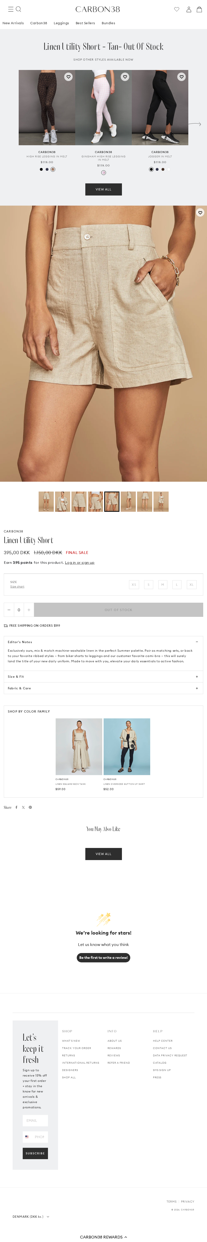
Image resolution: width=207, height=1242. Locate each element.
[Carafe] (163, 169)
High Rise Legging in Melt (47, 156)
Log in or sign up (79, 562)
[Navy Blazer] (47, 169)
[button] (103, 1237)
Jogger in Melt (160, 156)
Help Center (163, 1040)
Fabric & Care (19, 688)
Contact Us (162, 1048)
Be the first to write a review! (103, 957)
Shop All (69, 1077)
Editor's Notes (20, 642)
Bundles (108, 23)
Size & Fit (16, 676)
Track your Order (76, 1048)
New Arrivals (13, 23)
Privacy (187, 1201)
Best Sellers (85, 23)
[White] (168, 169)
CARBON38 (13, 531)
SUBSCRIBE (35, 1153)
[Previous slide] (12, 122)
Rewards (114, 1048)
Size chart (17, 586)
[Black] (41, 169)
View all (104, 189)
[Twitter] (23, 807)
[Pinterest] (30, 807)
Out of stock (119, 610)
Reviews (114, 1055)
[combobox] (27, 1136)
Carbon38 (38, 23)
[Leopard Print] (53, 169)
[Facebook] (16, 807)
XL (192, 585)
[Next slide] (194, 122)
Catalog (160, 1062)
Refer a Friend (119, 1062)
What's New (71, 1040)
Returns (68, 1055)
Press (157, 1077)
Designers (70, 1070)
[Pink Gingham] (103, 172)
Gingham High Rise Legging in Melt (104, 158)
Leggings (61, 23)
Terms (172, 1201)
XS (134, 585)
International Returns (80, 1062)
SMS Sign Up (162, 1070)
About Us (115, 1040)
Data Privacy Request (170, 1055)
